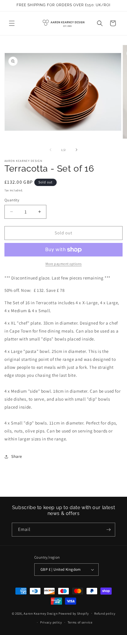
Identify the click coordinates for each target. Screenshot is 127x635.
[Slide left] (50, 149)
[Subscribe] (108, 530)
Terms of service (80, 622)
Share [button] (16, 456)
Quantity (11, 200)
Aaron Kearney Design (41, 613)
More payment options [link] (63, 263)
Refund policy (104, 613)
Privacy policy (51, 622)
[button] (11, 23)
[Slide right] (76, 149)
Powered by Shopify (73, 613)
